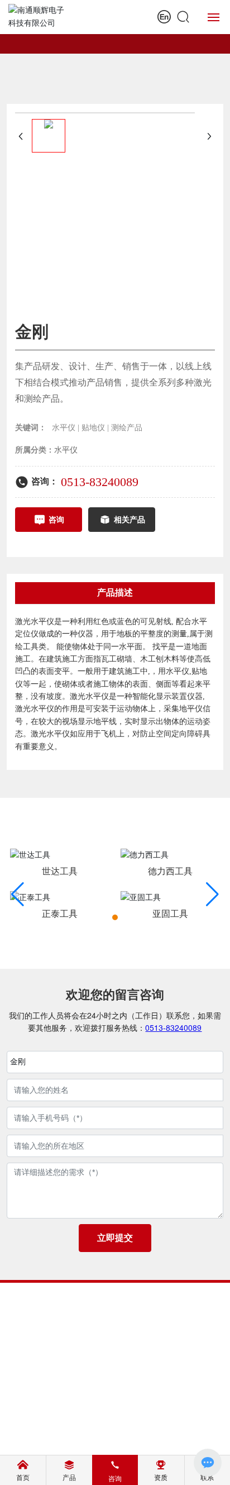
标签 (162, 1438)
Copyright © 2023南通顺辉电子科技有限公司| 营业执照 (114, 1405)
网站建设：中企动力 (95, 1438)
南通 (140, 1438)
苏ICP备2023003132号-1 (115, 1425)
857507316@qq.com (129, 1347)
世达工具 (60, 871)
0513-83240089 (99, 482)
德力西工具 (170, 871)
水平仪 (66, 450)
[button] (115, 917)
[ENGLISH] (164, 16)
